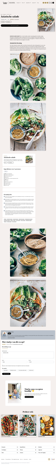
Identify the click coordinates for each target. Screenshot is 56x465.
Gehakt (12, 220)
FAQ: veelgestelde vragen (15, 459)
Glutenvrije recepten (21, 219)
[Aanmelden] (53, 3)
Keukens (40, 447)
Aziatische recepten (9, 219)
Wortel (14, 220)
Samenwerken (26, 459)
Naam (3, 360)
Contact (30, 459)
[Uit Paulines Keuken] (5, 3)
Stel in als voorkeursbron (29, 397)
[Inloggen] (51, 3)
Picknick (5, 221)
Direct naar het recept (14, 25)
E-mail (30, 360)
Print (6, 162)
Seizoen (21, 452)
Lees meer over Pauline (11, 337)
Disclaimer (2, 459)
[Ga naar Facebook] (45, 3)
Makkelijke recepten (28, 220)
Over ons (21, 459)
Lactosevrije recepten (7, 220)
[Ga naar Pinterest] (47, 3)
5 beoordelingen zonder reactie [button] (17, 344)
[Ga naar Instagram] (43, 3)
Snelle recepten (9, 221)
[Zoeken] (49, 3)
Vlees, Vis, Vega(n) (41, 452)
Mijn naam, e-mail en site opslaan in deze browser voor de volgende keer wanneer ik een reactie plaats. (15, 365)
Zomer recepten (23, 220)
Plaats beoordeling (6, 373)
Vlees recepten (14, 221)
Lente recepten (18, 220)
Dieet (3, 452)
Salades (5, 219)
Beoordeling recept (6, 346)
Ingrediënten (22, 447)
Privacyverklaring (8, 459)
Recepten (3, 447)
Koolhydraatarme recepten (28, 219)
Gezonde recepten (15, 219)
